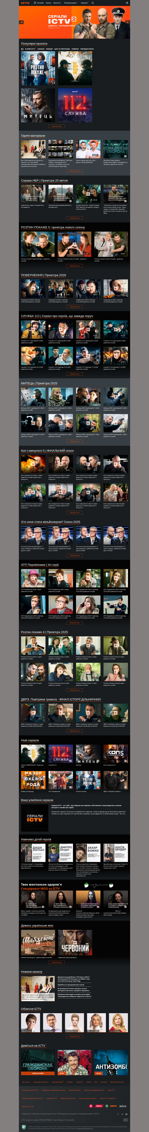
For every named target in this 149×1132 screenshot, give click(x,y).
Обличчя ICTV (31, 1009)
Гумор (88, 1082)
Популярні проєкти (34, 43)
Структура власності (40, 1082)
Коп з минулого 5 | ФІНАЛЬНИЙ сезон (47, 450)
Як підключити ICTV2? (30, 1090)
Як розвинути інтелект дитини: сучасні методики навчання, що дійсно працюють (73, 989)
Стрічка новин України (87, 1098)
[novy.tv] (107, 1107)
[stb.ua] (91, 1107)
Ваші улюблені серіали (37, 800)
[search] (93, 3)
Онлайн (70, 1082)
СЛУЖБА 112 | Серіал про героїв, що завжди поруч (57, 316)
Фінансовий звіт (75, 1090)
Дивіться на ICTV (33, 1045)
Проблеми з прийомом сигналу (53, 1090)
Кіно (95, 1082)
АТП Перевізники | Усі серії (40, 565)
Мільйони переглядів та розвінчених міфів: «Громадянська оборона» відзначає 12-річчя (74, 995)
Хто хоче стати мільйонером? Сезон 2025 (50, 522)
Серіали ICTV (51, 1098)
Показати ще (57, 126)
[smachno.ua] (122, 1107)
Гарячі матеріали (33, 135)
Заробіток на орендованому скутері (71, 985)
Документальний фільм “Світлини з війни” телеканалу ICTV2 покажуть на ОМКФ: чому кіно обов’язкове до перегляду (74, 979)
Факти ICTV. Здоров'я (108, 1098)
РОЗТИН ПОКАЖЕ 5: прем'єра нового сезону (53, 227)
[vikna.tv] (99, 1107)
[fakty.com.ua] (113, 1107)
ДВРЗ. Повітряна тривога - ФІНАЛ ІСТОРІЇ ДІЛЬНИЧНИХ (61, 699)
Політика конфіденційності (94, 1090)
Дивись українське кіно (37, 925)
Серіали (79, 1082)
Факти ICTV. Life (28, 1106)
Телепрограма (57, 1082)
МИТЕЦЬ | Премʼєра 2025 (39, 383)
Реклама (104, 1082)
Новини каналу (31, 971)
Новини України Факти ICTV (32, 1098)
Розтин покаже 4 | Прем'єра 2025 (44, 632)
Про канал (26, 1082)
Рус (125, 1120)
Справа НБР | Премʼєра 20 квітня (44, 180)
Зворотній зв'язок (117, 1082)
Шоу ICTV (111, 1090)
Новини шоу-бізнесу (68, 1098)
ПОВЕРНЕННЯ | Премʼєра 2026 (43, 275)
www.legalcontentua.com (85, 1128)
